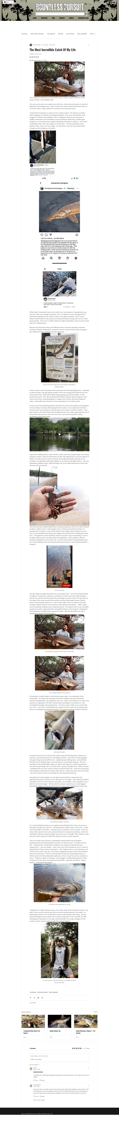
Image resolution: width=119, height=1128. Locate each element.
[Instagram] (86, 12)
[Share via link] (42, 997)
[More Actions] (88, 1069)
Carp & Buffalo (82, 34)
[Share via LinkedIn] (38, 997)
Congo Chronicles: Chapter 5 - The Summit (85, 1032)
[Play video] (59, 434)
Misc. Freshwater (53, 992)
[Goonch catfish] (33, 1021)
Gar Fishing (70, 34)
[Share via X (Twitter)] (34, 997)
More (92, 34)
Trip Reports (51, 34)
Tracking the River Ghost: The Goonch (31, 1032)
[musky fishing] (59, 1021)
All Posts (24, 34)
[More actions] (88, 45)
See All (96, 1011)
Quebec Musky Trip (55, 1031)
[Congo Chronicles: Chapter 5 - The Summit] (85, 1021)
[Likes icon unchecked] (34, 1080)
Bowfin (60, 34)
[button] (53, 18)
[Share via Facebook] (30, 997)
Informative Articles (37, 34)
